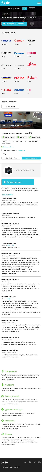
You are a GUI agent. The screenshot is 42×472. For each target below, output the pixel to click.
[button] (10, 106)
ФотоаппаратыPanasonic (10, 253)
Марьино (6, 154)
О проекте (4, 467)
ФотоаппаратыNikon (9, 297)
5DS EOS (10, 245)
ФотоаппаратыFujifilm (9, 320)
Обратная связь (15, 467)
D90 (8, 299)
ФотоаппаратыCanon (9, 198)
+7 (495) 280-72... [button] (11, 158)
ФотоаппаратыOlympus (10, 213)
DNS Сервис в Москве (11, 126)
